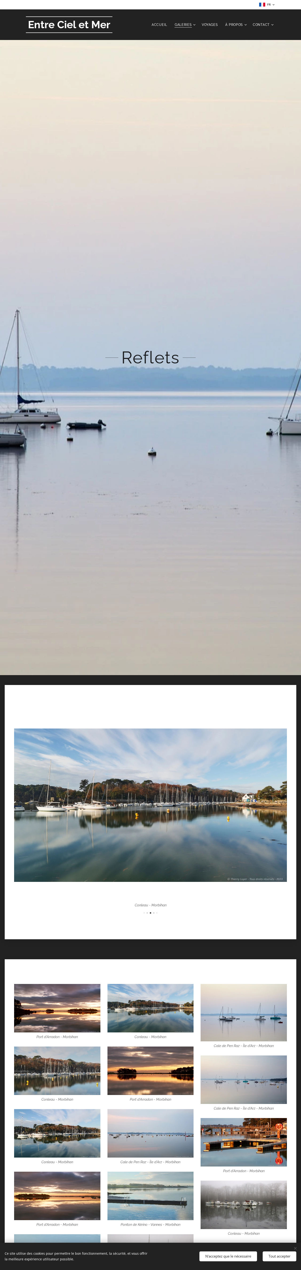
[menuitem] (160, 25)
